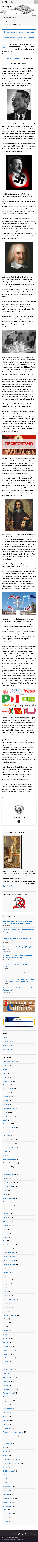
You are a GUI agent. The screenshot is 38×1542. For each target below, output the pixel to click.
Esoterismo (6, 1210)
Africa (5, 1069)
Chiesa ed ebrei (8, 1116)
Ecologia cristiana (8, 1198)
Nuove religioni (7, 1366)
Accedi (5, 1038)
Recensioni (6, 1416)
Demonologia (7, 1171)
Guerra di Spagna (8, 1252)
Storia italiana (7, 1486)
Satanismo (6, 1451)
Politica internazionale (10, 1389)
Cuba (4, 1155)
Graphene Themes (18, 1539)
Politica (12, 54)
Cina (4, 1120)
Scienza (5, 1455)
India (4, 1276)
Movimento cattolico (9, 1350)
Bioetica (5, 1093)
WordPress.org (8, 1049)
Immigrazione (7, 1272)
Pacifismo (6, 1373)
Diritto (5, 1178)
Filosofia (5, 1237)
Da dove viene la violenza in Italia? (15, 973)
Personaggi (6, 1381)
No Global (6, 1362)
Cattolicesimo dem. (9, 1108)
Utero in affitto (8, 1514)
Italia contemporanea (10, 1315)
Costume (6, 1135)
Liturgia (5, 1330)
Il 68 (4, 1268)
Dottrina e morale (8, 1182)
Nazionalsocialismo (9, 1358)
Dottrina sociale (8, 1186)
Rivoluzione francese (9, 1436)
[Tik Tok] (6, 1)
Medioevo (6, 1342)
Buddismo (6, 1100)
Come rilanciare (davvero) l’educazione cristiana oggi (19, 38)
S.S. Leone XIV (7, 1444)
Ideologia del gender (9, 1260)
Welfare (5, 1522)
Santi (4, 1447)
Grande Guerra (8, 1249)
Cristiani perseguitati (9, 1147)
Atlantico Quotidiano (13, 59)
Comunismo (7, 1124)
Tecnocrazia (7, 1490)
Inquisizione (7, 1280)
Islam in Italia (7, 1307)
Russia (5, 1440)
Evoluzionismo (7, 1225)
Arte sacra (6, 1085)
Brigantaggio (7, 1097)
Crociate (6, 1151)
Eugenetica (6, 1213)
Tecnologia (6, 1494)
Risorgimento (7, 1428)
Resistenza (6, 1420)
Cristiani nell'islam (8, 1143)
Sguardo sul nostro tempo (11, 1463)
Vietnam (5, 1518)
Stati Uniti (6, 1479)
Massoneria (6, 1338)
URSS (5, 1510)
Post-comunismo (8, 1397)
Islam (4, 1291)
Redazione (6, 54)
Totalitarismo (7, 1502)
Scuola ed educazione (10, 1459)
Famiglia (5, 1229)
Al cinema (6, 1077)
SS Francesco (7, 1475)
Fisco (4, 1241)
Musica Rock (7, 1354)
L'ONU (5, 1319)
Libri (4, 1327)
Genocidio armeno (9, 1245)
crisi (5, 797)
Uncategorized (7, 1506)
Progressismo (7, 1401)
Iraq (4, 1288)
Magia (5, 1334)
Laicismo (5, 1323)
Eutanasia (6, 1221)
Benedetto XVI (8, 1089)
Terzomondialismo (8, 1498)
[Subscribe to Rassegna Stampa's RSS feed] (2, 1)
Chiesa (5, 1112)
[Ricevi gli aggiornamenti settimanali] (12, 1)
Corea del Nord (8, 1132)
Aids (4, 1073)
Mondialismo (7, 1346)
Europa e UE (7, 1217)
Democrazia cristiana (9, 1163)
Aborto (5, 1065)
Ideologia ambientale (9, 1256)
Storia (5, 1483)
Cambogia (6, 1104)
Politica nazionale (8, 1393)
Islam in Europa (8, 1303)
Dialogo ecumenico (9, 1174)
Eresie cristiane (8, 1206)
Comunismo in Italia (9, 1128)
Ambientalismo (7, 1081)
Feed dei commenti (9, 1045)
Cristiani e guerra (8, 1139)
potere (9, 797)
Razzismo (6, 1412)
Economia (6, 1202)
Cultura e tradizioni (9, 1159)
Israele (5, 1311)
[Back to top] (33, 1537)
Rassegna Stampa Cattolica (11, 17)
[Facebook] (9, 1)
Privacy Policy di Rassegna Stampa (25, 1534)
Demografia (6, 1167)
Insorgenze (6, 1284)
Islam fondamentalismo (10, 1299)
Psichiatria (6, 1405)
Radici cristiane (8, 1408)
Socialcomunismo (8, 1471)
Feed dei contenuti (9, 1041)
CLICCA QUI (7, 886)
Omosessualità (8, 1369)
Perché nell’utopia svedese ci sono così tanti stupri (20, 33)
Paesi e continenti (8, 1377)
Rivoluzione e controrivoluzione (13, 1432)
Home (3, 22)
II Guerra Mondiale (9, 1264)
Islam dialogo (7, 1295)
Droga (5, 1190)
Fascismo (6, 1233)
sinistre (5, 1467)
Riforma (5, 1424)
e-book (5, 1194)
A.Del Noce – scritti (9, 1061)
